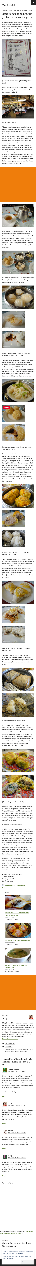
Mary (31, 10)
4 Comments (8, 1047)
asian (12, 1051)
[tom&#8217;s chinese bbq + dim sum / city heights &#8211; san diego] (18, 902)
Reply (4, 1096)
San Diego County (7, 10)
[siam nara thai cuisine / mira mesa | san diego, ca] (18, 955)
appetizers (23, 1051)
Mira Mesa (25, 10)
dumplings (14, 1049)
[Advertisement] (18, 184)
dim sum (7, 1049)
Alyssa (10, 1130)
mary (10, 1103)
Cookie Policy (10, 1258)
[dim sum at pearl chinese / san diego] (18, 930)
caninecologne (13, 1069)
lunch (20, 1049)
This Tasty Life (9, 4)
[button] (33, 2)
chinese (25, 1049)
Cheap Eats (17, 10)
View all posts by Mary (10, 1039)
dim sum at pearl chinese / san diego (17, 940)
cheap (17, 1051)
